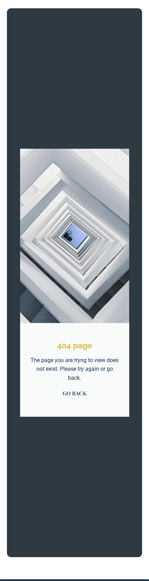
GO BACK (74, 393)
